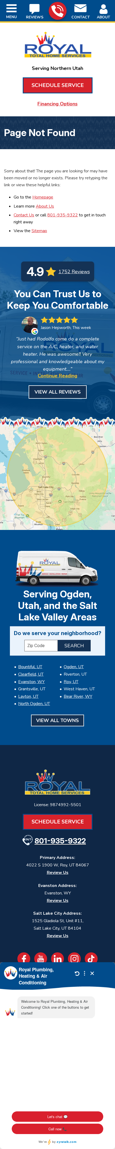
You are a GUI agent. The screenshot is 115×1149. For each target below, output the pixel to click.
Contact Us (24, 215)
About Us (45, 206)
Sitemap (39, 231)
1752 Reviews (74, 271)
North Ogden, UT (34, 704)
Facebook (23, 958)
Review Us (57, 872)
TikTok (91, 958)
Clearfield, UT (31, 674)
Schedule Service (58, 85)
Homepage (42, 197)
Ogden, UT (74, 667)
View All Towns (57, 720)
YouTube (40, 958)
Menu (11, 16)
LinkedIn (57, 958)
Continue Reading (57, 375)
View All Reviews (57, 392)
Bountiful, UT (30, 667)
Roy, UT (71, 682)
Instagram (74, 958)
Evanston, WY (31, 682)
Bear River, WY (78, 696)
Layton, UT (28, 696)
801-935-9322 (58, 11)
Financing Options (57, 104)
